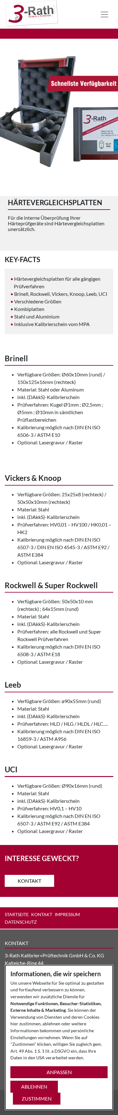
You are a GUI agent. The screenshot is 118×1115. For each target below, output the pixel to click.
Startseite (17, 914)
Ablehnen (34, 1087)
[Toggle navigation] (104, 14)
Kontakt (29, 881)
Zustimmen (37, 1098)
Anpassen (59, 1072)
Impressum (67, 914)
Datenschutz (21, 922)
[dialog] (59, 1037)
